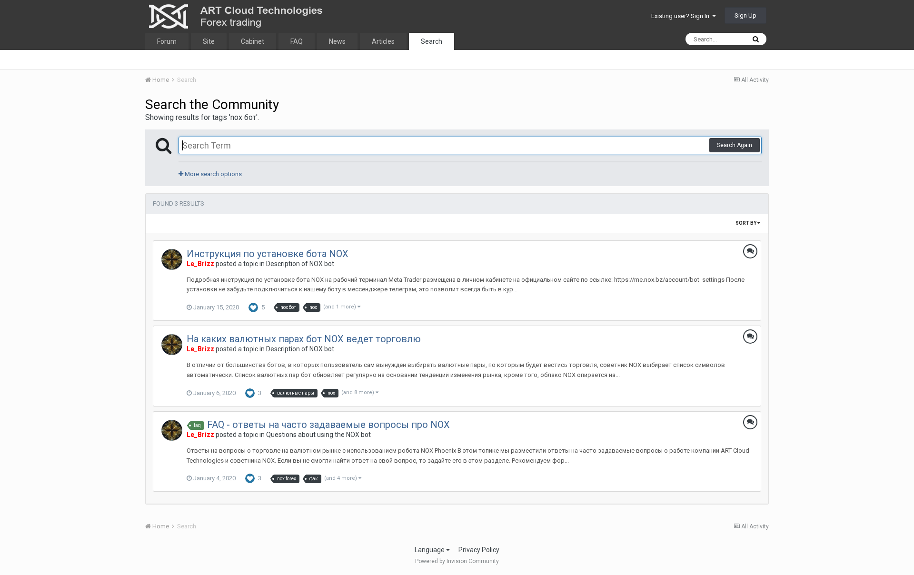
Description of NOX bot (300, 264)
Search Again (734, 145)
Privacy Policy (478, 550)
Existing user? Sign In (681, 16)
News (337, 41)
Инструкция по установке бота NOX (267, 253)
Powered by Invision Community (457, 561)
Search (431, 41)
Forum (167, 41)
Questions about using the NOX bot (318, 434)
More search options (212, 174)
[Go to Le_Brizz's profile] (171, 259)
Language (430, 550)
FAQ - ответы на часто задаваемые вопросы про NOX (328, 424)
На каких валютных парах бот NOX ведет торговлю (304, 339)
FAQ (296, 41)
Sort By (746, 223)
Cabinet (252, 41)
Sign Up (745, 15)
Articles (383, 41)
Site (209, 41)
